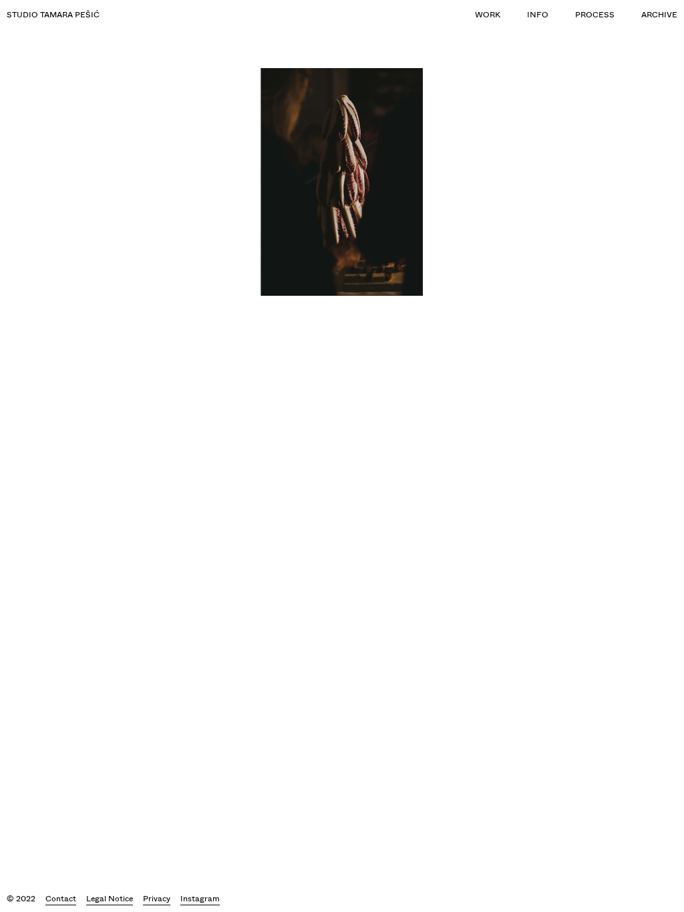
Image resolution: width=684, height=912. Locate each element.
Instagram (200, 899)
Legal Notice (109, 899)
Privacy (156, 899)
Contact (60, 899)
